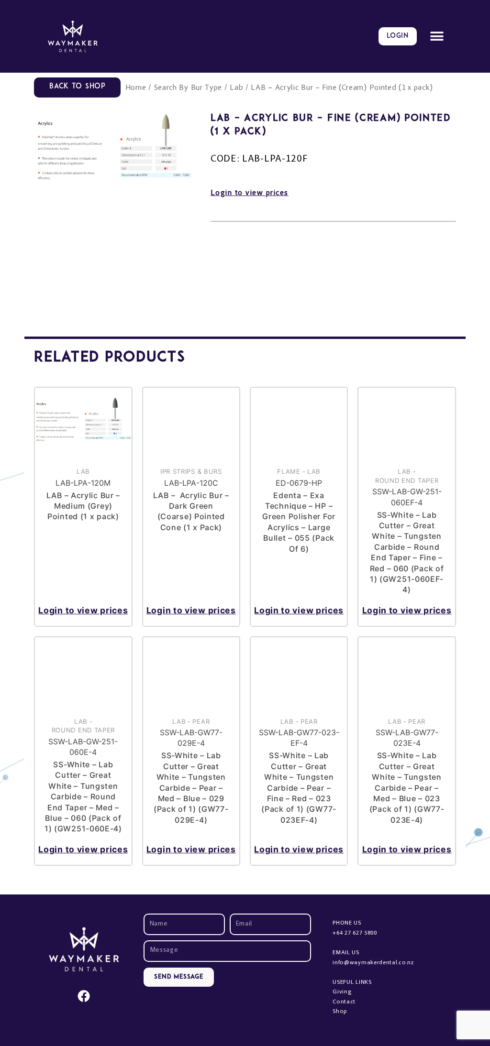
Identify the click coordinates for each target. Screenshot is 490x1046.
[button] (437, 36)
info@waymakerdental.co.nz (373, 963)
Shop (340, 1011)
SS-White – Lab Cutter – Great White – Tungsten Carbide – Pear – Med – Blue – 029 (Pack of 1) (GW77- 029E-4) (191, 787)
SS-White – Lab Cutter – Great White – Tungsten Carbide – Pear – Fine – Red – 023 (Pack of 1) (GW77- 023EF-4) (298, 787)
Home (135, 88)
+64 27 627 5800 (355, 933)
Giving (342, 992)
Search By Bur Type (188, 88)
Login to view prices (250, 193)
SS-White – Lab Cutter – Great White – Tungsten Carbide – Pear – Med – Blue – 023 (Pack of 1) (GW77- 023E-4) (407, 787)
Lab (236, 88)
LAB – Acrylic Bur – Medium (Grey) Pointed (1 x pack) (83, 506)
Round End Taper (407, 480)
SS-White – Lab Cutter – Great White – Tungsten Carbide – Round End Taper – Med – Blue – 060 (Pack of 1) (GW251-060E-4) (83, 796)
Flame (289, 471)
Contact (344, 1002)
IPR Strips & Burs (191, 471)
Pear (201, 721)
